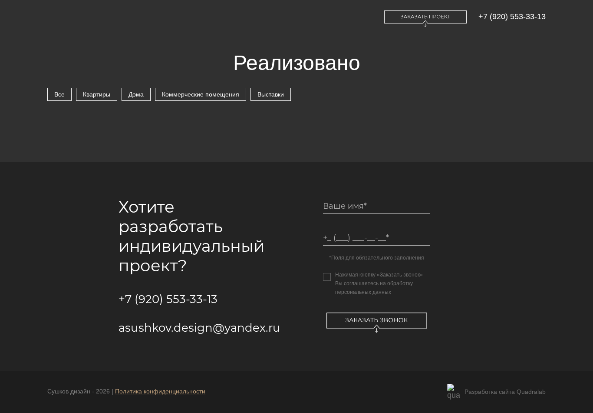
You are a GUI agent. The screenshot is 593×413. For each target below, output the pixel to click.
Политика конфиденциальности (160, 391)
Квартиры (96, 94)
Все (59, 94)
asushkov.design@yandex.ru (199, 328)
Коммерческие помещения (200, 94)
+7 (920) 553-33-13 (512, 16)
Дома (136, 94)
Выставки (270, 94)
